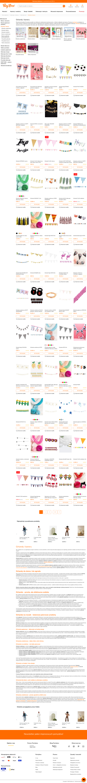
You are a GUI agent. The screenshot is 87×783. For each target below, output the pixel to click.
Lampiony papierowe (6, 50)
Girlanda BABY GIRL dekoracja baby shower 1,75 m (51, 385)
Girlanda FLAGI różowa (50, 161)
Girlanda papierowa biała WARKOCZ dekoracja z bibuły (51, 348)
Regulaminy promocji (74, 760)
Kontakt (54, 760)
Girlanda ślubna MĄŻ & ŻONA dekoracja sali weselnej (51, 422)
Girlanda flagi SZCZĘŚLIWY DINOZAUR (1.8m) (22, 273)
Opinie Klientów (38, 760)
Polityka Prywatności (74, 767)
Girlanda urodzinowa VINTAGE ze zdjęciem (77, 273)
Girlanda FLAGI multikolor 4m (79, 459)
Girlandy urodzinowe (6, 28)
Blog (36, 767)
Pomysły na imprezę (39, 762)
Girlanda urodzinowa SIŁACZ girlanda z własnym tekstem (36, 310)
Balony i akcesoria (5, 21)
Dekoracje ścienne (5, 58)
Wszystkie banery (5, 41)
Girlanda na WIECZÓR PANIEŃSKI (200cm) (49, 460)
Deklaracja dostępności (58, 769)
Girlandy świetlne (5, 32)
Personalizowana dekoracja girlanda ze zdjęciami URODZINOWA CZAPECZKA (36, 88)
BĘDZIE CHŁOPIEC (74, 666)
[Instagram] (73, 747)
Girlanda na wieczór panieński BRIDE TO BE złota (51, 87)
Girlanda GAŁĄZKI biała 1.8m (65, 459)
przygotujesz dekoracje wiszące (45, 566)
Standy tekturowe (5, 45)
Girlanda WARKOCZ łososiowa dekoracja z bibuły (65, 385)
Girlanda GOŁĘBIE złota (35, 273)
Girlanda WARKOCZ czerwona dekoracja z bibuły (79, 497)
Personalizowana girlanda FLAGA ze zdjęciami (21, 87)
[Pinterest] (78, 747)
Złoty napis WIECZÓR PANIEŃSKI (49, 124)
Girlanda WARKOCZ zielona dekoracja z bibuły (22, 199)
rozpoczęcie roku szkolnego (21, 567)
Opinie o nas (11, 743)
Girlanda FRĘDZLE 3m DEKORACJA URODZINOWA (79, 124)
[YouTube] (83, 747)
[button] (71, 5)
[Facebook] (69, 747)
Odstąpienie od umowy (75, 762)
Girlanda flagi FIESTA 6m (50, 235)
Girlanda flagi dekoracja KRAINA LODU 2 (35, 497)
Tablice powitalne (5, 48)
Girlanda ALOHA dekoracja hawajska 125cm (64, 199)
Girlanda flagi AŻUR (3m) (50, 273)
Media (36, 769)
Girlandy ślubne (5, 30)
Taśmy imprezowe (5, 42)
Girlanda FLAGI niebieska (78, 198)
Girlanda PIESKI (76, 384)
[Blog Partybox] (54, 747)
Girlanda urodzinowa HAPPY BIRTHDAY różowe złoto (65, 124)
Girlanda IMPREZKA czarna (21, 161)
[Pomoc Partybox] (33, 747)
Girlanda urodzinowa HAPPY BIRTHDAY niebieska (22, 124)
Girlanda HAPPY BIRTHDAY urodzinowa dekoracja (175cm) (65, 161)
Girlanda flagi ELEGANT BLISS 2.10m (64, 310)
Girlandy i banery (5, 26)
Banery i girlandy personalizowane (5, 36)
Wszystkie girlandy (5, 39)
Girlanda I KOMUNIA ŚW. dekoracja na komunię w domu (22, 385)
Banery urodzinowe (5, 34)
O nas (36, 758)
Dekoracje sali (3, 18)
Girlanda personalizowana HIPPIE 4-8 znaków (78, 348)
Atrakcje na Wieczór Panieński (41, 765)
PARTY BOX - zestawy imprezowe (6, 62)
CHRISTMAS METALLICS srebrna (34, 580)
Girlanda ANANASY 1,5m (35, 198)
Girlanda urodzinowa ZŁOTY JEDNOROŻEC (22, 310)
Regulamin (72, 758)
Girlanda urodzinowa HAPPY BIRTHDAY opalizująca (79, 161)
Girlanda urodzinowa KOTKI (36, 347)
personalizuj (22, 92)
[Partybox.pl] (9, 8)
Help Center (55, 758)
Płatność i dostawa (57, 762)
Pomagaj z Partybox (74, 772)
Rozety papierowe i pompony (5, 23)
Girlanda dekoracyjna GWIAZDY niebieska (63, 422)
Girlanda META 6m (63, 347)
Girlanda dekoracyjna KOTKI (79, 235)
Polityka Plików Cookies (75, 769)
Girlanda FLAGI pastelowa (21, 496)
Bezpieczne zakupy (74, 765)
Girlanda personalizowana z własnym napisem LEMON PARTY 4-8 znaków (36, 386)
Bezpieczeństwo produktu (75, 774)
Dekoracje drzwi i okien (6, 54)
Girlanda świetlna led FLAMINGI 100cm (63, 273)
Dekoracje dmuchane (6, 56)
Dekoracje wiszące (5, 52)
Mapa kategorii (38, 772)
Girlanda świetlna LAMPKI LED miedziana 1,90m (50, 310)
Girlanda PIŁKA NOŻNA (78, 86)
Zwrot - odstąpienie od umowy (59, 765)
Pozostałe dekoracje (5, 60)
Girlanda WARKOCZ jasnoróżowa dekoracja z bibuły (35, 460)
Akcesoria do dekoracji (6, 65)
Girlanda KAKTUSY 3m (21, 422)
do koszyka (51, 92)
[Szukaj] (64, 6)
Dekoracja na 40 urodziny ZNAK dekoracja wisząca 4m (51, 497)
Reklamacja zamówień (57, 767)
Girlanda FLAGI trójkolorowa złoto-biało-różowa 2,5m (36, 161)
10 (55, 512)
